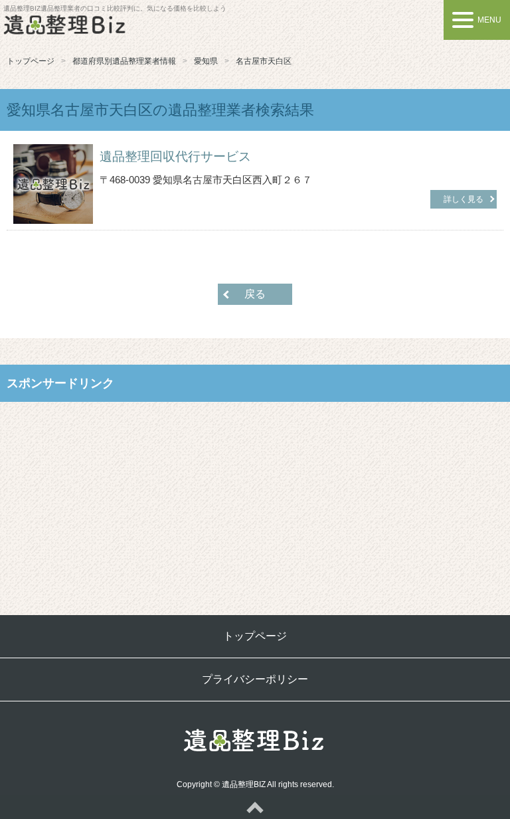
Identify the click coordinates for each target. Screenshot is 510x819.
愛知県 (206, 61)
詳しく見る (463, 199)
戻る (255, 294)
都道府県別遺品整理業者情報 (124, 61)
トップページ (30, 61)
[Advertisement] (255, 498)
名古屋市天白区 (264, 61)
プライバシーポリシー (255, 679)
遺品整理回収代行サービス (175, 156)
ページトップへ (255, 807)
